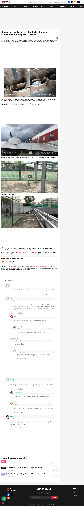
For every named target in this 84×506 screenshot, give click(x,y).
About (74, 492)
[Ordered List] (19, 289)
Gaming (72, 6)
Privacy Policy (52, 504)
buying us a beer (36, 266)
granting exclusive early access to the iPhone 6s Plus (23, 252)
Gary (15, 316)
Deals (25, 6)
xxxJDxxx (22, 394)
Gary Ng (4, 37)
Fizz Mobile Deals (37, 6)
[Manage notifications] (3, 503)
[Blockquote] (23, 289)
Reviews (62, 6)
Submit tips (64, 2)
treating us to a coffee (47, 266)
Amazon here (14, 268)
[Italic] (14, 289)
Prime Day (16, 6)
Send (54, 497)
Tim (20, 318)
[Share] (57, 38)
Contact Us (75, 498)
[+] (30, 289)
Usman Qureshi (10, 463)
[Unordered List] (21, 289)
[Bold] (12, 289)
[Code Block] (25, 289)
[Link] (27, 289)
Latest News (4, 6)
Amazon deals (54, 2)
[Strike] (17, 289)
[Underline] (16, 289)
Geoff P (24, 352)
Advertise (75, 495)
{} (28, 289)
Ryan (15, 402)
